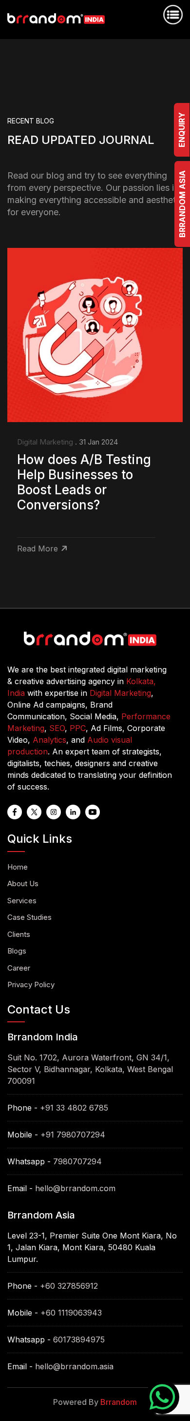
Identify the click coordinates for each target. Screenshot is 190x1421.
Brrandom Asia (182, 204)
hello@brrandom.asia (74, 1366)
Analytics (49, 740)
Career (18, 968)
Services (22, 900)
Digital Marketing (45, 442)
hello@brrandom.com (75, 1188)
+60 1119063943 (71, 1313)
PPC (78, 728)
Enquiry (182, 129)
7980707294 (77, 1161)
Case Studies (29, 917)
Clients (18, 934)
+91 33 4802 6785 (74, 1108)
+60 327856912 (69, 1286)
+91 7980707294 (72, 1134)
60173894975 (79, 1339)
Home (17, 867)
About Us (22, 883)
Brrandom (118, 1402)
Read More (37, 548)
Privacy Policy (31, 984)
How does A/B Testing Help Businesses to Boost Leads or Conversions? (84, 482)
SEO (57, 728)
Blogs (16, 950)
